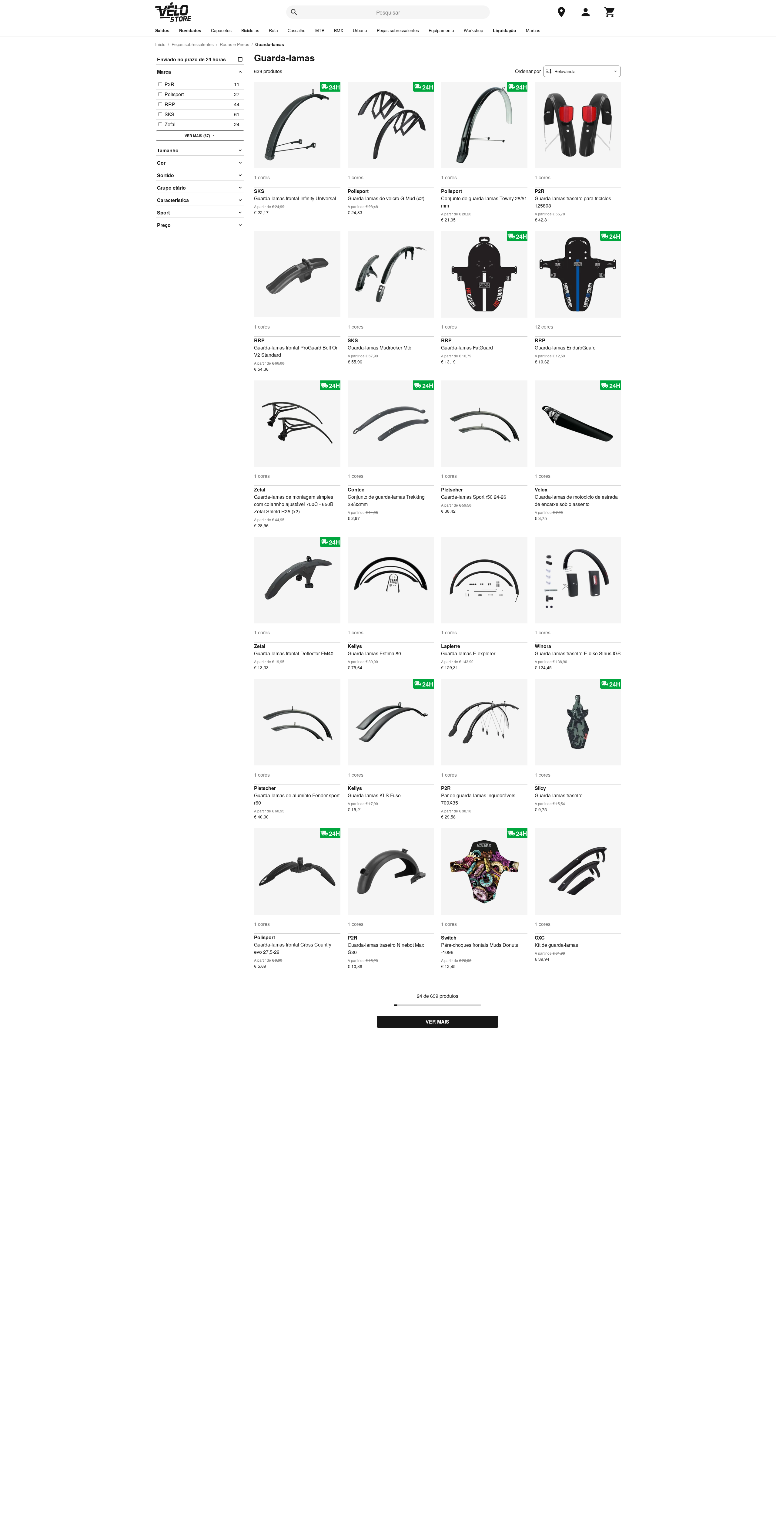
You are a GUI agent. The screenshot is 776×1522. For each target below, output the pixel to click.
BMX (338, 30)
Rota (273, 30)
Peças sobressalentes (398, 30)
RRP (259, 340)
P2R (539, 190)
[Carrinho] (610, 12)
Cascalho (297, 30)
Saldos (162, 30)
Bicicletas (250, 30)
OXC (540, 937)
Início (160, 44)
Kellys (355, 646)
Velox (541, 489)
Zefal (259, 489)
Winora (543, 646)
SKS (259, 190)
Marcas (533, 30)
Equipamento (441, 30)
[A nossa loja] (561, 12)
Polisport (358, 190)
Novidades (190, 30)
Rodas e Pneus (234, 44)
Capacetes (221, 30)
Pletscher (452, 489)
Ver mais (437, 1021)
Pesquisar (388, 12)
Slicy (540, 788)
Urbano (360, 30)
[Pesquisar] (294, 12)
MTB (319, 30)
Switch (449, 937)
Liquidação (504, 30)
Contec (356, 489)
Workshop (473, 30)
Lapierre (450, 646)
